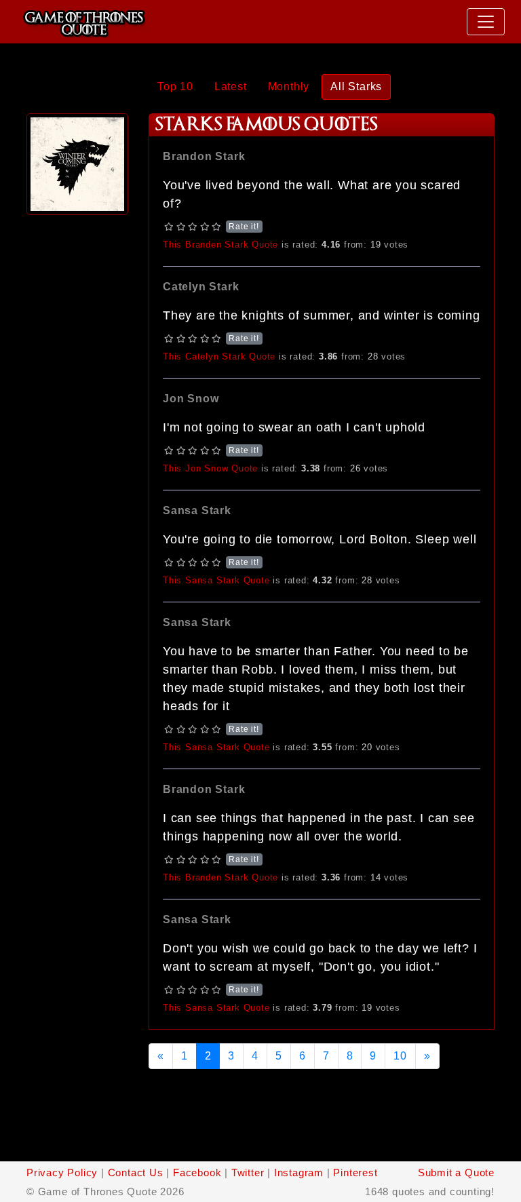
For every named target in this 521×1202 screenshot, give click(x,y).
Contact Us (135, 1172)
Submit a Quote (456, 1172)
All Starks (356, 86)
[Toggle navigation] (486, 21)
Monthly (289, 86)
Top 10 (175, 86)
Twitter (248, 1172)
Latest (230, 86)
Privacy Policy (62, 1172)
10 (400, 1056)
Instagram (299, 1172)
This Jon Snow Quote (210, 468)
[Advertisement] (77, 421)
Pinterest (355, 1172)
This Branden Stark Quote (220, 244)
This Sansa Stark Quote (216, 580)
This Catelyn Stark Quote (219, 356)
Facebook (197, 1172)
